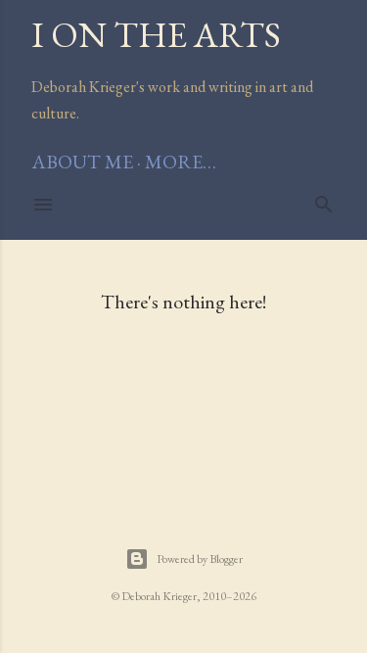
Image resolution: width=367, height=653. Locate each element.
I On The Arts (156, 35)
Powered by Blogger (200, 559)
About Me (82, 161)
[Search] (324, 200)
